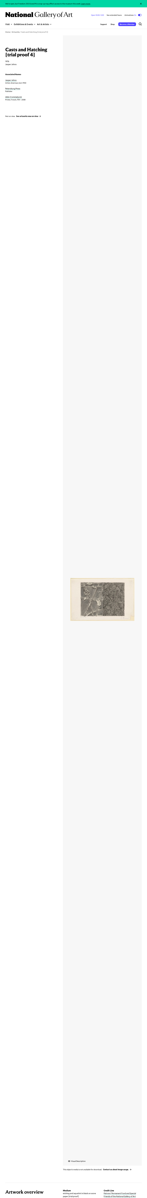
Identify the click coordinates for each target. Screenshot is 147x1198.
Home (7, 32)
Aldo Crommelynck (13, 97)
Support (103, 24)
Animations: (130, 15)
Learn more (85, 3)
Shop (113, 24)
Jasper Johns (11, 80)
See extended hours (114, 15)
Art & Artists (43, 24)
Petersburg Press (12, 88)
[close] (141, 3)
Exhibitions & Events (23, 24)
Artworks (16, 32)
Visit (7, 24)
